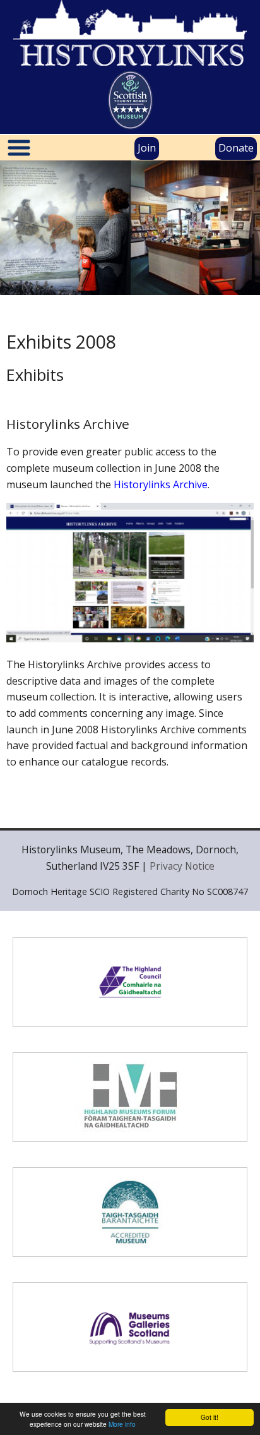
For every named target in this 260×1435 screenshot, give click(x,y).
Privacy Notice (182, 866)
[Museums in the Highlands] (130, 1097)
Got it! (209, 1417)
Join (147, 148)
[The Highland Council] (130, 982)
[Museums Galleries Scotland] (130, 1327)
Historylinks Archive (161, 484)
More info (122, 1424)
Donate (236, 148)
